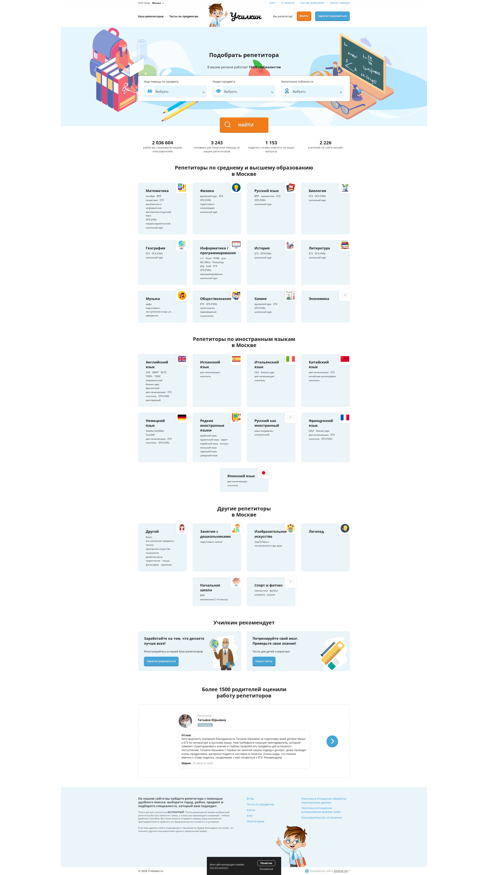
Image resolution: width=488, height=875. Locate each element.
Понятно (266, 863)
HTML (216, 258)
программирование (211, 274)
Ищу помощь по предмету (161, 81)
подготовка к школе (211, 541)
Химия (260, 298)
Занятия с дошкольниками (215, 533)
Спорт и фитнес (268, 585)
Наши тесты (264, 661)
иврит (224, 439)
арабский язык (208, 435)
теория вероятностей (158, 223)
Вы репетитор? (283, 16)
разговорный (153, 400)
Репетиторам (255, 821)
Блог (272, 3)
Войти (304, 16)
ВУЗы (250, 798)
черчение (166, 564)
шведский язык (209, 455)
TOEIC (157, 376)
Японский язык (241, 476)
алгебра (150, 196)
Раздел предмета (224, 81)
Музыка (153, 298)
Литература (319, 248)
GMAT (155, 372)
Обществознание (215, 298)
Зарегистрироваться (332, 16)
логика (149, 544)
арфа (149, 304)
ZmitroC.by (341, 871)
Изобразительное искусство (270, 533)
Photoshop (218, 262)
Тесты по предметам (260, 804)
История (262, 248)
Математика (157, 190)
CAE (148, 372)
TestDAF (150, 434)
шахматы (259, 594)
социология (207, 315)
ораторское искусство (158, 548)
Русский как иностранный (266, 423)
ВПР (159, 196)
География (155, 248)
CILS (256, 372)
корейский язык (209, 443)
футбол (274, 590)
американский (154, 380)
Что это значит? (219, 867)
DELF (311, 430)
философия (152, 564)
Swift (208, 266)
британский (152, 388)
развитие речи (154, 556)
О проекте (288, 3)
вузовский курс (208, 196)
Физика (207, 190)
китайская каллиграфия (322, 376)
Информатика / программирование (218, 250)
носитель (151, 396)
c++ (202, 258)
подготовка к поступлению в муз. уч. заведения (159, 311)
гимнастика (261, 590)
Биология (317, 190)
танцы (165, 560)
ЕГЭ (162, 200)
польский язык (208, 447)
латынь (224, 443)
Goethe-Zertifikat (155, 430)
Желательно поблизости (297, 81)
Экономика (319, 298)
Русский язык (266, 190)
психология (152, 552)
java (224, 258)
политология (207, 308)
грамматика (267, 196)
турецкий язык (208, 451)
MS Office (205, 262)
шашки (271, 594)
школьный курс (154, 227)
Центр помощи (340, 3)
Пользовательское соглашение (321, 817)
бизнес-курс (152, 384)
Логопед (316, 531)
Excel (208, 258)
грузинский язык (209, 439)
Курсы (251, 810)
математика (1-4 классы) (214, 599)
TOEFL (149, 376)
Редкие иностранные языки (212, 425)
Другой (152, 531)
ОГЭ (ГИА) (151, 219)
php (202, 266)
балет (149, 537)
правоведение (208, 311)
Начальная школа (210, 587)
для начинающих (156, 392)
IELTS (163, 372)
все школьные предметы (160, 540)
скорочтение (153, 560)
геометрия (152, 200)
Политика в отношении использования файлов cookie (321, 810)
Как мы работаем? (312, 3)
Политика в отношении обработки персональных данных (323, 800)
